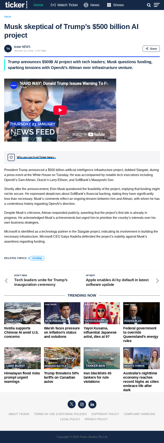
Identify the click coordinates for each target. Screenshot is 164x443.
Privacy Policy (96, 419)
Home (38, 5)
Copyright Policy (105, 414)
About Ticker (19, 414)
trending (37, 258)
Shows (118, 5)
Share (153, 48)
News (94, 5)
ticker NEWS (22, 46)
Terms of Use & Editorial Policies (60, 414)
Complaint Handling (139, 414)
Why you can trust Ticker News (36, 157)
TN (8, 48)
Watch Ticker (67, 5)
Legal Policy (70, 419)
